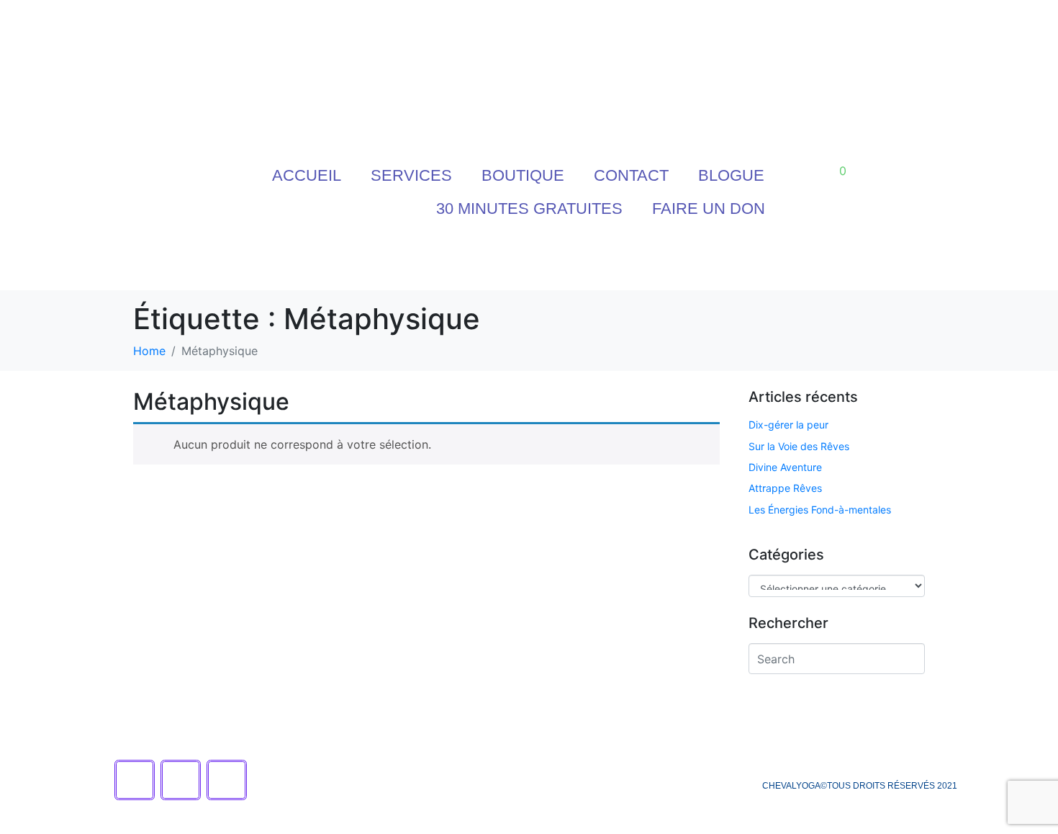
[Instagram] (559, 259)
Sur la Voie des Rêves (799, 446)
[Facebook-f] (134, 780)
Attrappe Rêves (785, 488)
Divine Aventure (785, 467)
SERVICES (411, 175)
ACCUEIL (306, 175)
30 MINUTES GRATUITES (529, 208)
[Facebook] (437, 259)
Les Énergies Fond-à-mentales (820, 509)
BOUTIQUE (522, 175)
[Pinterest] (620, 259)
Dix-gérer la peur (788, 424)
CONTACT (631, 175)
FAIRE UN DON (708, 208)
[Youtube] (498, 259)
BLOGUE (731, 175)
